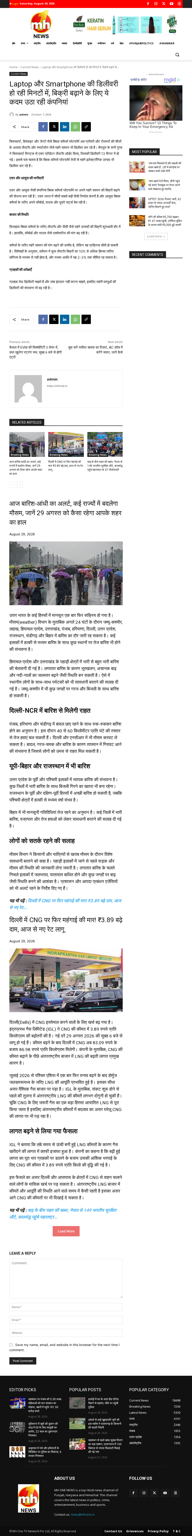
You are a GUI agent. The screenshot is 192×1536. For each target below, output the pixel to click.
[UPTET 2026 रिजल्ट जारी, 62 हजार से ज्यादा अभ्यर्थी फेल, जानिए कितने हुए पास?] (137, 203)
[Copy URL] (86, 126)
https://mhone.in (57, 386)
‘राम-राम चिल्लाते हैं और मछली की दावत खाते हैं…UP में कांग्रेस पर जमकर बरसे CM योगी (164, 167)
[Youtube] (171, 4)
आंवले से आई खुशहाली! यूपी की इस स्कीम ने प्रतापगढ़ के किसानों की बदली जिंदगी (104, 1423)
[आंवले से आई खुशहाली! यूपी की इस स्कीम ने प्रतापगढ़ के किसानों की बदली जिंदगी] (77, 1423)
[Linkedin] (64, 126)
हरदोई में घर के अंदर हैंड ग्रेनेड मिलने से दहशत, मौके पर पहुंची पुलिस (103, 1403)
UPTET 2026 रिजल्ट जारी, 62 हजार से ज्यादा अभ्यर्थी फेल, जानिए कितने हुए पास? (164, 203)
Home (13, 67)
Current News (30, 67)
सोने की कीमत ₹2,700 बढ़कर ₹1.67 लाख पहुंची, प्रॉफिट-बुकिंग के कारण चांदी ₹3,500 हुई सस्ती (165, 221)
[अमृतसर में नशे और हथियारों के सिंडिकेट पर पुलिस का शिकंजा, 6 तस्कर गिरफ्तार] (17, 1452)
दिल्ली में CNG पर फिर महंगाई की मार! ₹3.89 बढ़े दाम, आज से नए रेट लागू (65, 465)
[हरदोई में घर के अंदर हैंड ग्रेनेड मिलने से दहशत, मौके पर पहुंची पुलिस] (77, 1403)
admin (23, 114)
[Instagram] (155, 4)
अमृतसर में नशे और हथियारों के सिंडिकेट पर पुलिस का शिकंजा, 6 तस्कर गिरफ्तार (44, 1452)
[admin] (12, 114)
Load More (66, 1231)
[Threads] (179, 4)
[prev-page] (12, 485)
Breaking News (20, 454)
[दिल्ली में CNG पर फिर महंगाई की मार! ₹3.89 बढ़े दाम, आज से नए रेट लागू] (66, 444)
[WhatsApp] (75, 126)
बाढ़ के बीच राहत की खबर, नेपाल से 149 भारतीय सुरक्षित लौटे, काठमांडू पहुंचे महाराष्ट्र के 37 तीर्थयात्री (104, 465)
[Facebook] (148, 4)
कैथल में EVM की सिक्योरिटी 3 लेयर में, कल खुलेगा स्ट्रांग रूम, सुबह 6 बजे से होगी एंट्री (35, 352)
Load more (154, 236)
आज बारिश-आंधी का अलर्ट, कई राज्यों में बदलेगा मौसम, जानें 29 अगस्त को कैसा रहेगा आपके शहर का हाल (65, 513)
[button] (177, 54)
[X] (163, 4)
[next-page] (20, 485)
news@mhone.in (83, 1514)
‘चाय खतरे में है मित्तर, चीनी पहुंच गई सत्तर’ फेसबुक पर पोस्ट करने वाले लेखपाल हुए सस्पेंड (164, 185)
